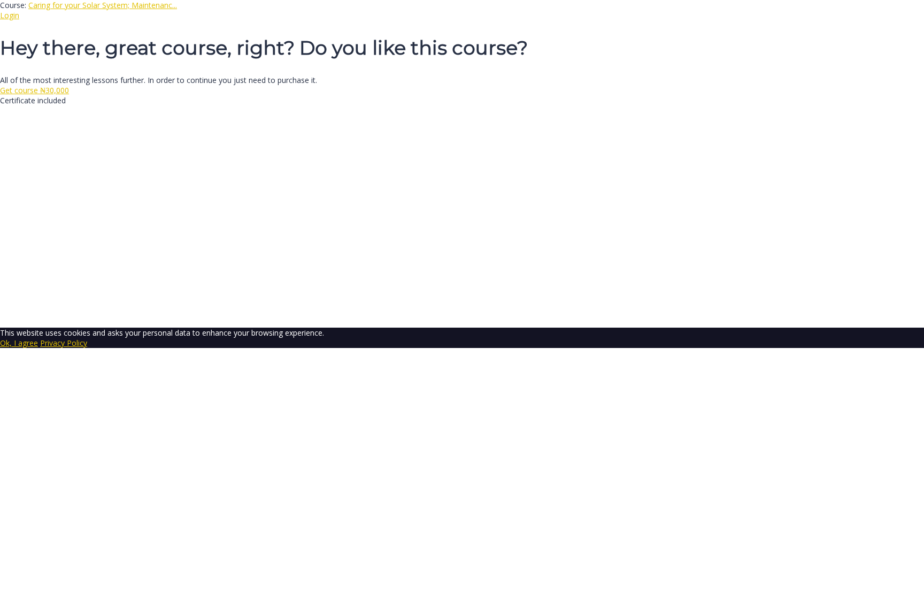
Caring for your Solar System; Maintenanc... (102, 5)
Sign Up (60, 312)
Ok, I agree (19, 343)
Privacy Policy (236, 209)
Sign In (85, 312)
